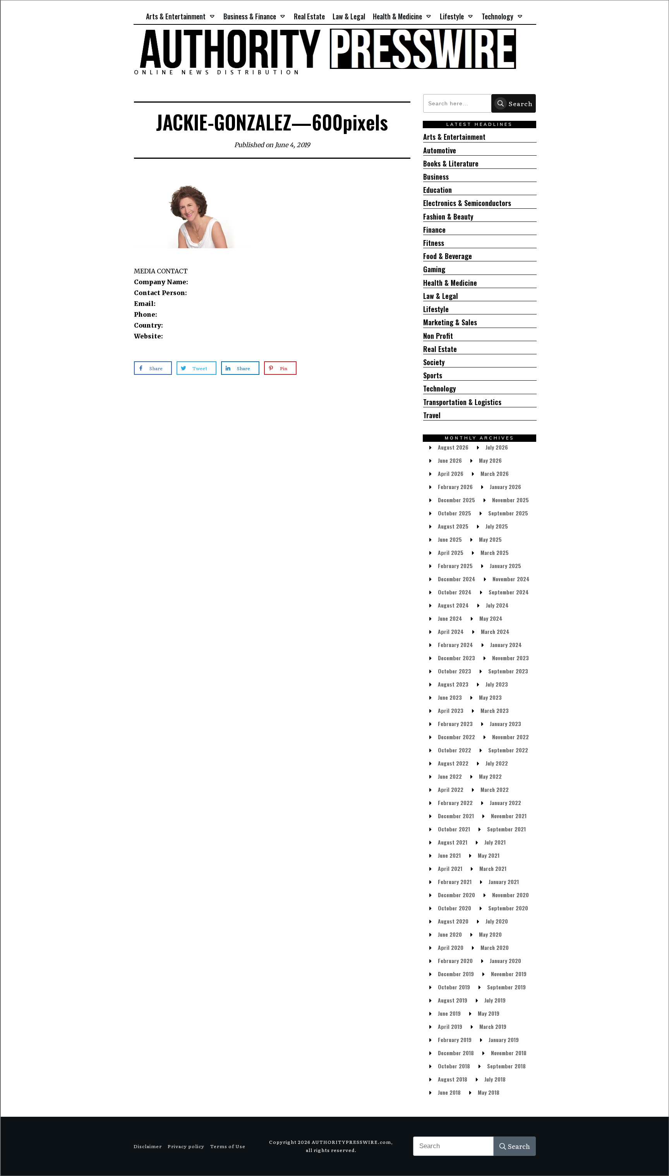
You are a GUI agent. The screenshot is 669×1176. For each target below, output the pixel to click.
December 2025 (456, 500)
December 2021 (456, 816)
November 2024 (511, 579)
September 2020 (508, 908)
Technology (439, 388)
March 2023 (494, 710)
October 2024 (455, 592)
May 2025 (490, 539)
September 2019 (506, 987)
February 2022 (455, 802)
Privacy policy (186, 1146)
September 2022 (508, 750)
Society (434, 362)
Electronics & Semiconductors (467, 203)
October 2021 (454, 829)
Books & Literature (451, 163)
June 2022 (450, 776)
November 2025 (510, 500)
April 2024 (451, 631)
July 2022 (496, 763)
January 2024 (506, 644)
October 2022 (454, 750)
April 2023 (450, 710)
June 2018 (449, 1092)
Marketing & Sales (450, 322)
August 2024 (453, 605)
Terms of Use (227, 1146)
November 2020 (510, 895)
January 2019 (504, 1039)
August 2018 (452, 1079)
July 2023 (496, 684)
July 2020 (496, 921)
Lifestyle (436, 309)
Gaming (434, 269)
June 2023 (450, 697)
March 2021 (492, 868)
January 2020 (505, 960)
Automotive (439, 150)
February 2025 (455, 565)
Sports (432, 375)
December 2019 (456, 974)
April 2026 (450, 473)
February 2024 (455, 644)
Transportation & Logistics (462, 402)
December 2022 (456, 737)
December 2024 (456, 579)
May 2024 (491, 618)
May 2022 (490, 776)
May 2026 (490, 460)
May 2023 (490, 697)
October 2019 (454, 987)
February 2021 (455, 881)
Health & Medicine (450, 283)
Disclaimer (148, 1146)
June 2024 (450, 618)
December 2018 (456, 1053)
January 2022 (505, 802)
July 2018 (495, 1079)
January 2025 (505, 565)
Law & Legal (440, 296)
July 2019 (495, 1000)
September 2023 (508, 671)
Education (437, 190)
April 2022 (450, 789)
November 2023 (510, 658)
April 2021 (450, 868)
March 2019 (492, 1026)
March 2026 (494, 473)
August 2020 (453, 921)
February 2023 (455, 723)
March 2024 (495, 631)
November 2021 (509, 816)
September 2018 (506, 1066)
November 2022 (510, 737)
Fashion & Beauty (448, 216)
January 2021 (504, 881)
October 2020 (454, 908)
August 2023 (453, 684)
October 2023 (454, 671)
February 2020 (455, 960)
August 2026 (453, 447)
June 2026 (450, 460)
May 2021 (488, 855)
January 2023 (505, 723)
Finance (434, 230)
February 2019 (455, 1039)
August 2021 (452, 842)
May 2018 (488, 1092)
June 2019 (449, 1013)
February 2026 (455, 486)
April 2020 (450, 947)
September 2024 (509, 592)
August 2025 (453, 526)
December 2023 (456, 658)
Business (436, 177)
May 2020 (490, 934)
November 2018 (509, 1053)
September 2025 (508, 513)
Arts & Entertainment (454, 137)
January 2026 (505, 486)
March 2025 (494, 552)
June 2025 (450, 539)
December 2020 (456, 895)
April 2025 (450, 552)
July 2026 (496, 447)
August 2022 (453, 763)
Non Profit (438, 336)
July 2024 (497, 605)
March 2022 (494, 789)
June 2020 (450, 934)
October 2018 (454, 1066)
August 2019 (452, 1000)
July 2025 (496, 526)
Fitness (433, 243)
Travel (432, 415)
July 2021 (495, 842)
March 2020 (494, 947)
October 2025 (454, 513)
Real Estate (440, 349)
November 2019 (509, 974)
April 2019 (450, 1026)
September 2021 (506, 829)
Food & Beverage (447, 256)
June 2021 (449, 855)
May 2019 (488, 1013)
